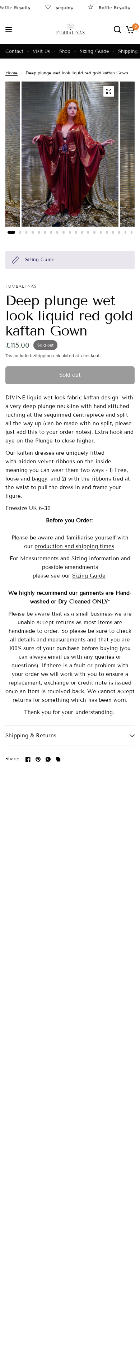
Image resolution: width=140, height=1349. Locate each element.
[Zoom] (108, 91)
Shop (64, 51)
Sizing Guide (94, 51)
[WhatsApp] (48, 759)
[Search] (117, 29)
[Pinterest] (38, 759)
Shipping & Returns (30, 735)
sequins (59, 7)
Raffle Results (109, 7)
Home (11, 72)
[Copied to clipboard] (58, 759)
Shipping (128, 51)
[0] (129, 29)
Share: (12, 759)
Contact (14, 51)
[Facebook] (28, 759)
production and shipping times (74, 546)
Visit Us (41, 51)
